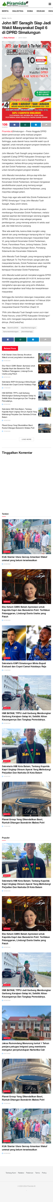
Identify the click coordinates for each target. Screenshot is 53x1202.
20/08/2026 (6, 404)
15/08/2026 (6, 431)
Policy (44, 1172)
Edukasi (41, 11)
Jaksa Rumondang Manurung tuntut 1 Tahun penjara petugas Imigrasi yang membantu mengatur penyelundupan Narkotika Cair (25, 1046)
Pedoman (29, 1172)
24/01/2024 (22, 37)
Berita (5, 11)
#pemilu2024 (13, 328)
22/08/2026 (6, 377)
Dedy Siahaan (9, 37)
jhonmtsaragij (27, 331)
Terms (37, 1172)
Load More (26, 439)
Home (4, 18)
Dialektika (17, 11)
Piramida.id (7, 131)
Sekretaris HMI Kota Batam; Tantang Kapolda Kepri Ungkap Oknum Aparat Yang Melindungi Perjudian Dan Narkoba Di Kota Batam (19, 413)
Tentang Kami (11, 1172)
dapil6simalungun (28, 328)
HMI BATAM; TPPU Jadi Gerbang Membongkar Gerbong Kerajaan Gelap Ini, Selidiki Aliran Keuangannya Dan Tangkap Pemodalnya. (19, 396)
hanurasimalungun (11, 331)
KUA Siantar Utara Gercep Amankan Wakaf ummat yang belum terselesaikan (18, 356)
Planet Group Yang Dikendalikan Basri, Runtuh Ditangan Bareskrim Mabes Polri (18, 426)
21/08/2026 (6, 388)
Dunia (30, 11)
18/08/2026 (6, 420)
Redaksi (21, 1172)
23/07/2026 (6, 1053)
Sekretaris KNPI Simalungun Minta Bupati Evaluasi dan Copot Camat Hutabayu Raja (19, 383)
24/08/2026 (6, 360)
